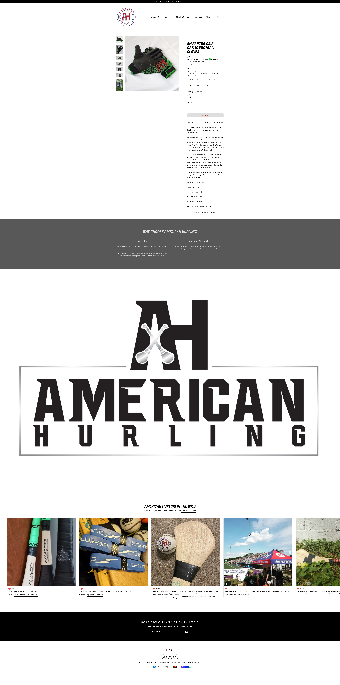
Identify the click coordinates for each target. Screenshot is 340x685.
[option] (170, 381)
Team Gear (198, 17)
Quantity (190, 103)
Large (199, 85)
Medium (191, 85)
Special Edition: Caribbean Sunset (193, 96)
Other (208, 17)
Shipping (189, 62)
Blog (155, 662)
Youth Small (192, 73)
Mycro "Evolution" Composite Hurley (26, 595)
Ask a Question (218, 122)
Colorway (194, 92)
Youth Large (215, 73)
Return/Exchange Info (194, 662)
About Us (149, 662)
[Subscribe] (186, 632)
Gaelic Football (164, 17)
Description (190, 122)
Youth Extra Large (194, 79)
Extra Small (206, 79)
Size (188, 69)
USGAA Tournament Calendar (167, 662)
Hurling (153, 17)
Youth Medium (204, 73)
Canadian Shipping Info (203, 122)
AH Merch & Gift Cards (182, 17)
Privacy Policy (182, 662)
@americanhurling (188, 511)
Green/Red (189, 96)
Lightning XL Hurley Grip (95, 595)
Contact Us (142, 662)
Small (215, 79)
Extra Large (208, 85)
